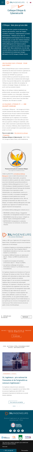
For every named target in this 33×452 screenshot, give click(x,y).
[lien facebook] (30, 319)
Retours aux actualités (6, 316)
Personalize (24, 450)
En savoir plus (16, 336)
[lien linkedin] (21, 319)
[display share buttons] (27, 2)
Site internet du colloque (21, 133)
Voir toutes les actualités (16, 402)
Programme (6, 135)
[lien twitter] (25, 319)
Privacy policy (4, 446)
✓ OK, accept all (8, 450)
